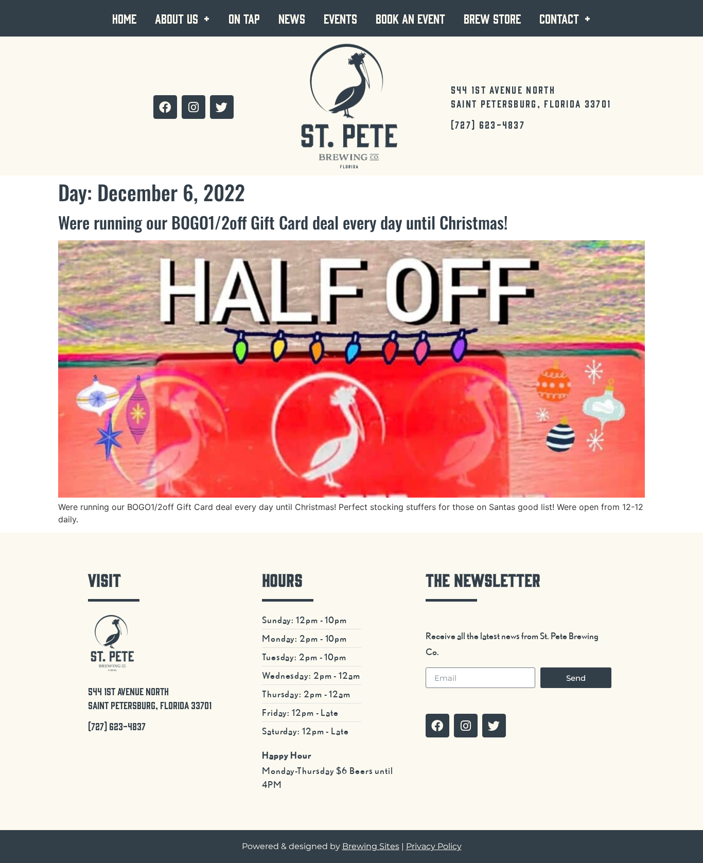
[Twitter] (222, 107)
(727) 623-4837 (488, 124)
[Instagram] (193, 107)
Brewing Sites (370, 846)
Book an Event (410, 18)
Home (124, 18)
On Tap (244, 18)
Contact (559, 18)
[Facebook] (165, 107)
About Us (176, 18)
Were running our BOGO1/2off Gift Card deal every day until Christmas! (282, 222)
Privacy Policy (434, 846)
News (291, 18)
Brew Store (492, 18)
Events (340, 18)
